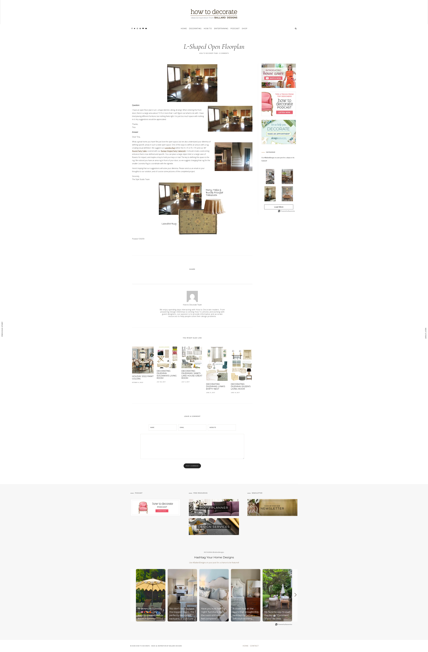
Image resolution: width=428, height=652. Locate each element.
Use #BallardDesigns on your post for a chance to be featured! (214, 562)
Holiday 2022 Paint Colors (143, 377)
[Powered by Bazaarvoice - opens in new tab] (286, 211)
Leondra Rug (170, 148)
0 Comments (224, 53)
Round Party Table (139, 151)
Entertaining (221, 29)
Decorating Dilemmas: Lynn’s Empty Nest (215, 386)
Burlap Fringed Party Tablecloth (173, 151)
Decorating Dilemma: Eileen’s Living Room (241, 386)
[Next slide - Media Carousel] (295, 595)
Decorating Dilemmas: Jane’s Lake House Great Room (191, 374)
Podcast (235, 29)
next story (426, 333)
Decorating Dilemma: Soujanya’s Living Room (167, 374)
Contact (254, 646)
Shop (244, 29)
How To (208, 29)
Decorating (195, 29)
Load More (273, 207)
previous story (2, 329)
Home (184, 29)
